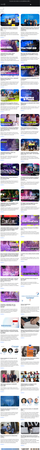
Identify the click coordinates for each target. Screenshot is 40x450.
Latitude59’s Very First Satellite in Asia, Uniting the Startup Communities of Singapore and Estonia (9, 204)
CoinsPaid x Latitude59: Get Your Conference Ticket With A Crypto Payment (8, 305)
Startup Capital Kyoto (25, 304)
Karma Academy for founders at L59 (9, 358)
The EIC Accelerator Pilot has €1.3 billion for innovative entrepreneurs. (30, 359)
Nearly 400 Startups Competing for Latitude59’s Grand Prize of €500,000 (29, 128)
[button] (30, 4)
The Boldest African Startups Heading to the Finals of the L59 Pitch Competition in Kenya (30, 178)
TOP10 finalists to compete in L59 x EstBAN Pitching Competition (29, 385)
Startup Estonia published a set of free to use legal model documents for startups (30, 331)
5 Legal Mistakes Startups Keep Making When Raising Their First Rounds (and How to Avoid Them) (9, 128)
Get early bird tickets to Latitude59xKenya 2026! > (20, 1)
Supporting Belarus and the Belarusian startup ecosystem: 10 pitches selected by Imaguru (9, 331)
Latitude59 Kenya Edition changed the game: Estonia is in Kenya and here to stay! (9, 28)
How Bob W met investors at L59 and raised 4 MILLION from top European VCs (30, 436)
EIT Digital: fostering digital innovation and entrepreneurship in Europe (29, 204)
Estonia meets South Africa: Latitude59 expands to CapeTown (9, 79)
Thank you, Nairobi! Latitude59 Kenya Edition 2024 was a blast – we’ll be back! (30, 153)
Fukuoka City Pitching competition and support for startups (9, 409)
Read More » (2, 37)
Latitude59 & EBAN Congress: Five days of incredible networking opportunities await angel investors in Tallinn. (10, 229)
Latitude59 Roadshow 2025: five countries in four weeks (8, 153)
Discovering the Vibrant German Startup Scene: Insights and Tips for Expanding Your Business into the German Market (10, 254)
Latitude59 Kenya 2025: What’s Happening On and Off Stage (8, 54)
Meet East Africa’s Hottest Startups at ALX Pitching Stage (9, 178)
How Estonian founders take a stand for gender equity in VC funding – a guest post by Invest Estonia (9, 279)
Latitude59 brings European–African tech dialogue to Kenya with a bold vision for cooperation (30, 28)
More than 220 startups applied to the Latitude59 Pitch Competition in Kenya (29, 54)
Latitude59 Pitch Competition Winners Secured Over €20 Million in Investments (10, 103)
